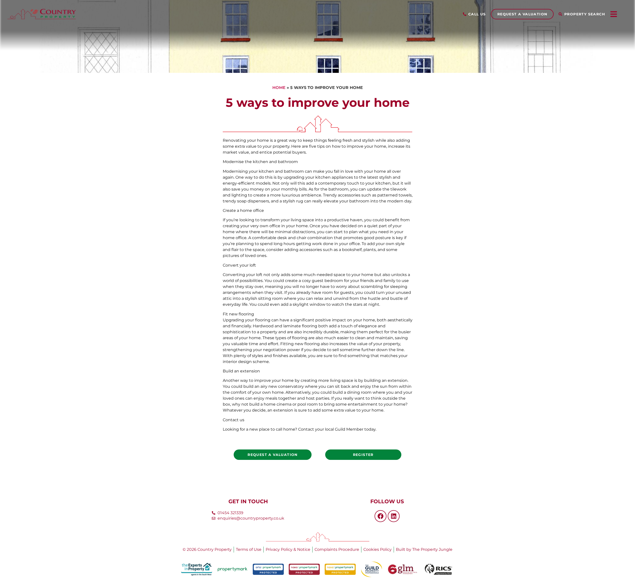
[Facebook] (380, 516)
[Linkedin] (394, 516)
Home (279, 87)
